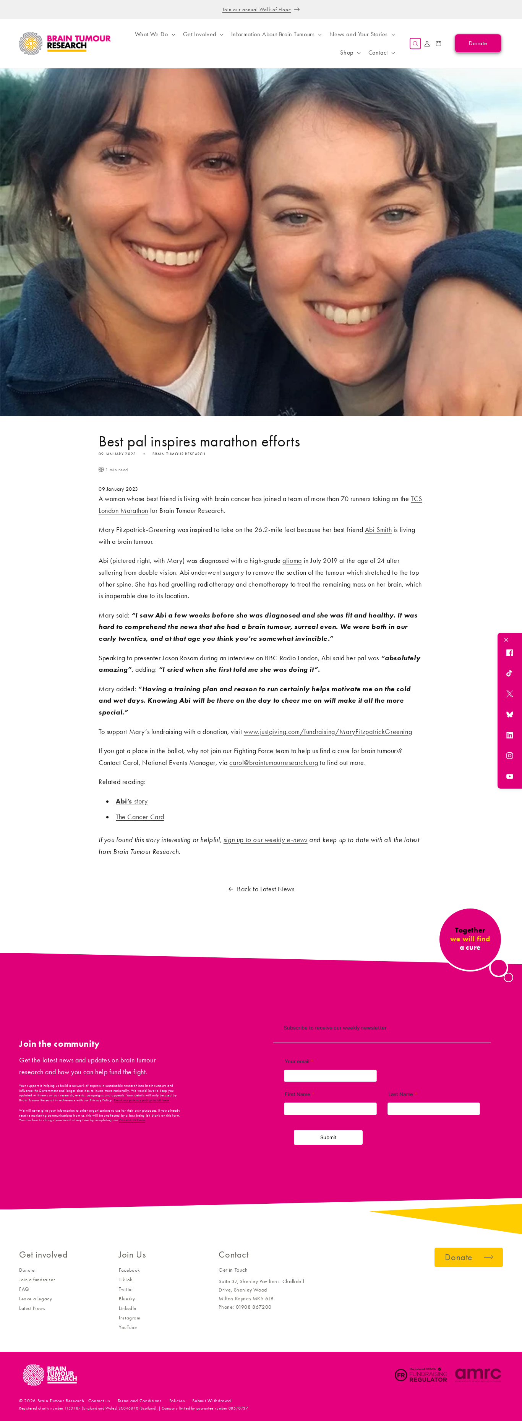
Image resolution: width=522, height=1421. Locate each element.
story (132, 801)
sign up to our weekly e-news (266, 840)
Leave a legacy (35, 1298)
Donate (27, 1270)
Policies (177, 1400)
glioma (292, 560)
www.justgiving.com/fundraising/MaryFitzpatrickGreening (328, 731)
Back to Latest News (265, 889)
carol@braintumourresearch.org (273, 762)
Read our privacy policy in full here (141, 1100)
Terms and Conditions (140, 1400)
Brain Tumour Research (60, 1400)
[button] (154, 34)
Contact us (99, 1400)
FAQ (24, 1289)
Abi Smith (378, 529)
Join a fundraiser (37, 1279)
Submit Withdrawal (212, 1400)
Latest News (32, 1308)
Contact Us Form (132, 1120)
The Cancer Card (140, 817)
